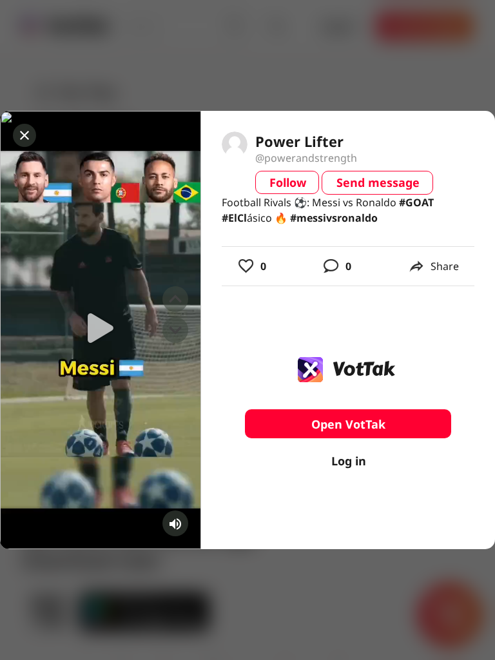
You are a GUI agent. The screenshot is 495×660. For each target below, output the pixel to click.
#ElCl (234, 218)
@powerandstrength (306, 158)
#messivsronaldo (334, 218)
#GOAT (416, 202)
